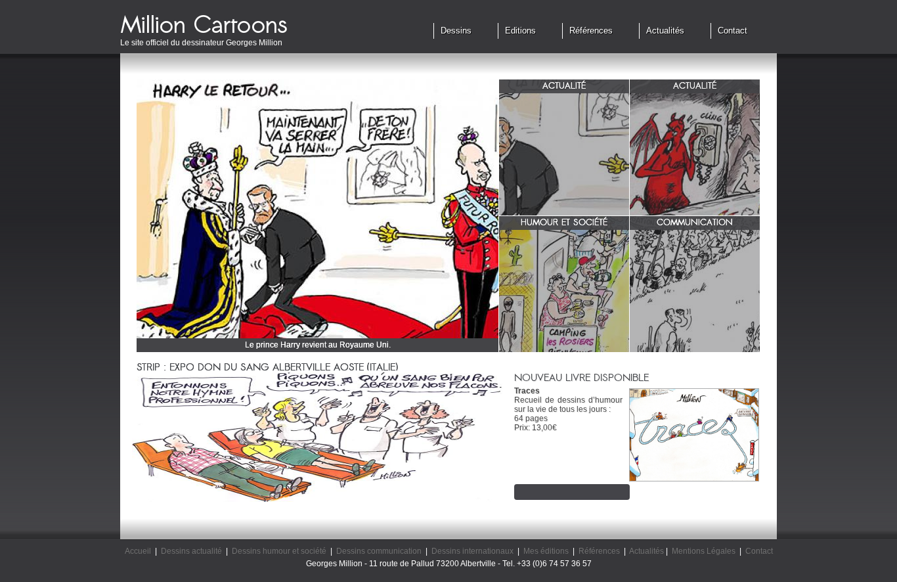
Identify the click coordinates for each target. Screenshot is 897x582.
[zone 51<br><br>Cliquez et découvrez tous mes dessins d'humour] (564, 291)
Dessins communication (379, 551)
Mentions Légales (703, 551)
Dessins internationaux (472, 551)
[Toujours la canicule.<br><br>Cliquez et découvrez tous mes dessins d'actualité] (695, 154)
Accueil (138, 551)
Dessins (456, 30)
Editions (520, 30)
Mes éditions (546, 551)
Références (591, 30)
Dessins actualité (191, 551)
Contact (732, 30)
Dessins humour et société (279, 551)
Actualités (665, 30)
